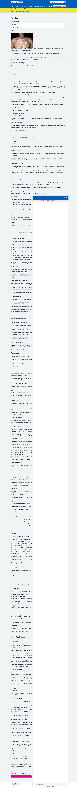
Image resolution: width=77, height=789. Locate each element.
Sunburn (13, 386)
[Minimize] (66, 197)
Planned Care (49, 6)
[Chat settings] (64, 197)
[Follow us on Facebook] (12, 784)
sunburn (27, 329)
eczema (16, 567)
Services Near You (37, 6)
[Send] (67, 784)
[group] (50, 492)
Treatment (15, 27)
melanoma (20, 209)
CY (13, 6)
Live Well (43, 6)
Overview (14, 24)
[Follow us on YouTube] (17, 784)
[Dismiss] (67, 201)
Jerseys (16, 6)
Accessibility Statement (32, 786)
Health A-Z (31, 6)
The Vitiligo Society (22, 349)
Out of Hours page (25, 11)
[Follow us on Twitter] (15, 784)
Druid (53, 786)
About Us (19, 786)
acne (14, 529)
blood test (15, 292)
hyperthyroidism (50, 191)
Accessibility (24, 786)
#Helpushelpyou (54, 8)
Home (12, 15)
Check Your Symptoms (23, 6)
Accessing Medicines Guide (54, 9)
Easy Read (55, 6)
